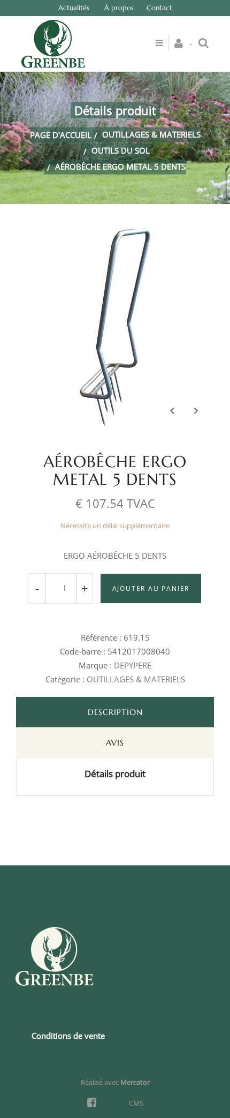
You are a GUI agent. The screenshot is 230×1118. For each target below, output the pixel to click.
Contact (159, 7)
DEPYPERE (132, 665)
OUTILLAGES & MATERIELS (151, 134)
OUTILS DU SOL (120, 150)
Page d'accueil (60, 135)
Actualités (73, 7)
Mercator (135, 1082)
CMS (136, 1103)
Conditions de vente (68, 1035)
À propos (119, 7)
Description (115, 712)
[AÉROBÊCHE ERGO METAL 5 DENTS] (115, 235)
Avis (115, 742)
